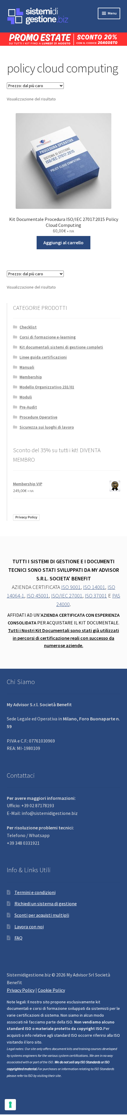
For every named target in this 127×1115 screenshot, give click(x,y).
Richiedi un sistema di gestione (45, 903)
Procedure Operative (38, 417)
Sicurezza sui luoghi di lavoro (46, 427)
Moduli (25, 397)
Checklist (28, 327)
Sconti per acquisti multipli (41, 915)
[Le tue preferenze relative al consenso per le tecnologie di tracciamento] (10, 1104)
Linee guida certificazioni (43, 357)
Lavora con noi (29, 927)
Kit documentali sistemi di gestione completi (61, 347)
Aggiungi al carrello (63, 242)
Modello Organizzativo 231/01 (46, 387)
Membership (30, 377)
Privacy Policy (26, 517)
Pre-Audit (28, 407)
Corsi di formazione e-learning (47, 337)
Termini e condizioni (35, 892)
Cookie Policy (51, 990)
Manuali (26, 367)
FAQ (18, 938)
